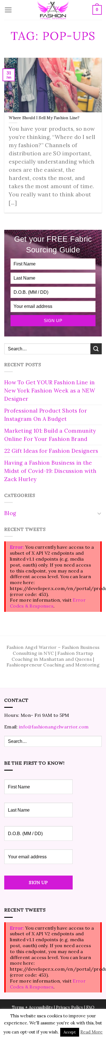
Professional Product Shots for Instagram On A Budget (45, 414)
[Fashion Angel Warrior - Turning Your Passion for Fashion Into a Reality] (53, 10)
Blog (10, 513)
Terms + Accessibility (32, 1007)
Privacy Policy (69, 1007)
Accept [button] (70, 1032)
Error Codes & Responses (48, 603)
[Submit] (96, 348)
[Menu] (8, 10)
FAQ (90, 1007)
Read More (91, 1032)
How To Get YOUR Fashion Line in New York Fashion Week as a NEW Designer (49, 390)
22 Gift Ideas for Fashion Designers (51, 450)
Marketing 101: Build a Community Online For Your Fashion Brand (50, 434)
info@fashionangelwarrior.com (53, 727)
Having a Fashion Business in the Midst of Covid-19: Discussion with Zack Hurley (50, 471)
